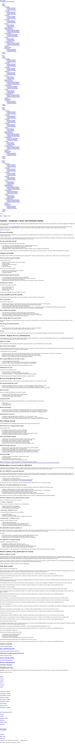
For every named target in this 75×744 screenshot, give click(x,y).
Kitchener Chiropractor (11, 12)
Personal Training (8, 47)
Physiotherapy (7, 48)
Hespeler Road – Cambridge (5, 707)
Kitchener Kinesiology (11, 20)
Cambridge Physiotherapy (12, 51)
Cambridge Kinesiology (11, 22)
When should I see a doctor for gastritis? (7, 586)
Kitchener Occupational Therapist (13, 42)
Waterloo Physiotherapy (11, 50)
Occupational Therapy (9, 41)
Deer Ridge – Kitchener (4, 697)
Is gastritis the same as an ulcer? (6, 613)
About (3, 4)
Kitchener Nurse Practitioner (12, 34)
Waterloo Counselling (11, 17)
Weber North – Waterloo (4, 701)
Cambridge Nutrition (11, 40)
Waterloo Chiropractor (11, 13)
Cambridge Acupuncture (11, 9)
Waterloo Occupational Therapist (13, 43)
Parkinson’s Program (4, 718)
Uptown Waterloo (3, 703)
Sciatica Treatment (3, 728)
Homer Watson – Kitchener (5, 699)
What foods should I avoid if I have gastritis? (8, 595)
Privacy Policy (2, 736)
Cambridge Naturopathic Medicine (13, 32)
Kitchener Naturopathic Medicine (13, 30)
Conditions (5, 215)
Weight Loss (2, 724)
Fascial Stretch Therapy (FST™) (6, 712)
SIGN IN (4, 53)
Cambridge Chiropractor (11, 14)
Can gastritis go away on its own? (6, 577)
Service (3, 109)
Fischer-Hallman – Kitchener (5, 695)
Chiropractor (7, 11)
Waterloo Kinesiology (11, 21)
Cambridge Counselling (11, 18)
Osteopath (6, 46)
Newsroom (2, 684)
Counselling (7, 15)
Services (3, 5)
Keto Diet (2, 714)
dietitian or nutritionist (4, 227)
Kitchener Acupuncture (11, 7)
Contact (3, 52)
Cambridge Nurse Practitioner (12, 36)
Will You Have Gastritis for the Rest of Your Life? (12, 653)
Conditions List (26, 563)
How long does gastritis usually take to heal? (8, 621)
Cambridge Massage (11, 26)
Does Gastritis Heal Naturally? (7, 648)
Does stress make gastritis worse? (6, 603)
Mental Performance (8, 28)
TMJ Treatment (3, 729)
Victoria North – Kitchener (5, 691)
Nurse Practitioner (8, 33)
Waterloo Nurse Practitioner (12, 35)
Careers (1, 682)
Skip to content (3, 0)
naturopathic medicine (16, 226)
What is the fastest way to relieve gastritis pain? (8, 568)
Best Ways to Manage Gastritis (7, 662)
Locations (2, 680)
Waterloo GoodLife (3, 705)
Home (3, 3)
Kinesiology (7, 19)
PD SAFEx (2, 720)
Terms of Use (2, 738)
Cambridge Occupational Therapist (13, 45)
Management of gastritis (66, 338)
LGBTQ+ (2, 716)
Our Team (2, 678)
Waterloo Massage (10, 25)
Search (3, 158)
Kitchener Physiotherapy (11, 49)
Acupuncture (7, 6)
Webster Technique (3, 722)
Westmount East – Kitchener (5, 693)
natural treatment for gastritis (26, 480)
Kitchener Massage (10, 24)
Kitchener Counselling (11, 16)
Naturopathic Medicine (9, 29)
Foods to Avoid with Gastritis (7, 657)
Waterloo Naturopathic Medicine (13, 31)
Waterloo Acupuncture (11, 8)
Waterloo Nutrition (10, 39)
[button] (37, 568)
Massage (6, 23)
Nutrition (6, 37)
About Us (2, 676)
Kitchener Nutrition (10, 38)
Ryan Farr (7, 667)
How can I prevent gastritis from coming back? (8, 630)
